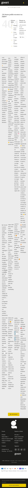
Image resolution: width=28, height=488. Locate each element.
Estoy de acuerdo (14, 485)
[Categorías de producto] (14, 420)
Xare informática (14, 462)
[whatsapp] (24, 449)
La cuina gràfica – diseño (14, 460)
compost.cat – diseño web (22, 460)
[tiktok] (21, 449)
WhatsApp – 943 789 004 (7, 451)
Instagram (14, 414)
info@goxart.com (5, 449)
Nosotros (15, 25)
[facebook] (18, 449)
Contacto (15, 46)
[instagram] (16, 449)
